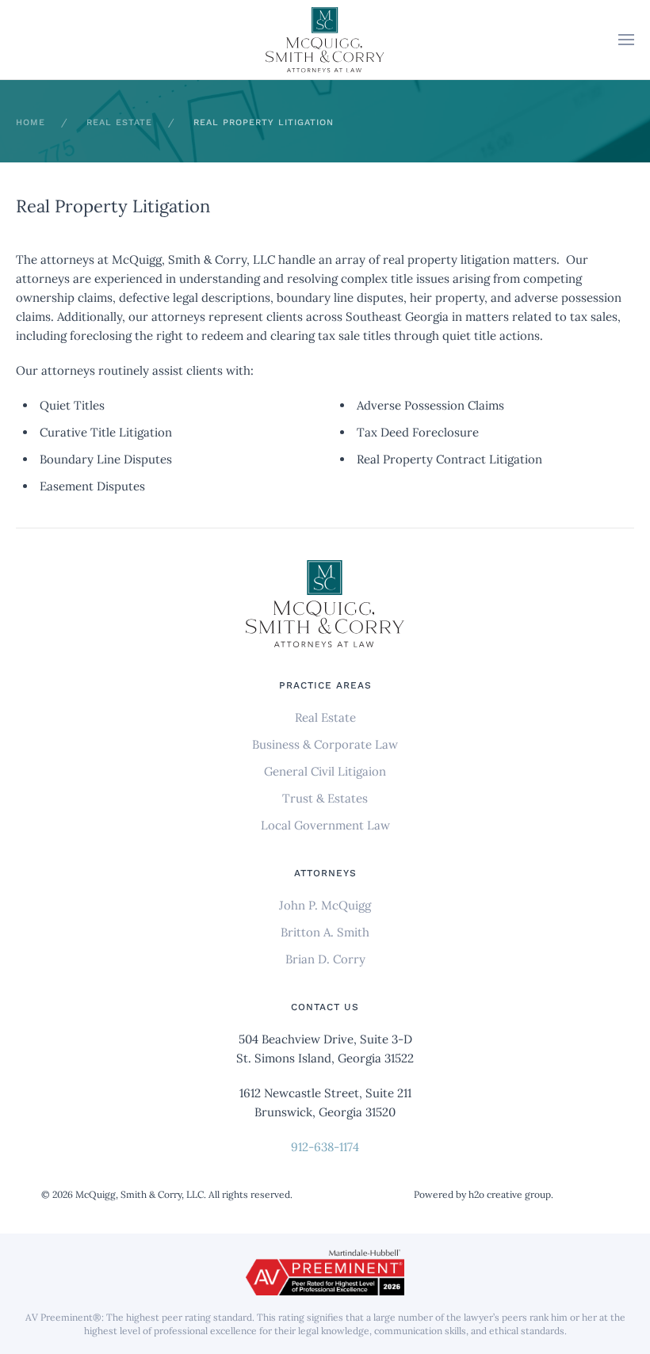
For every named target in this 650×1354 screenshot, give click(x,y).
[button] (626, 39)
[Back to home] (325, 40)
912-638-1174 (325, 1146)
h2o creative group (509, 1194)
